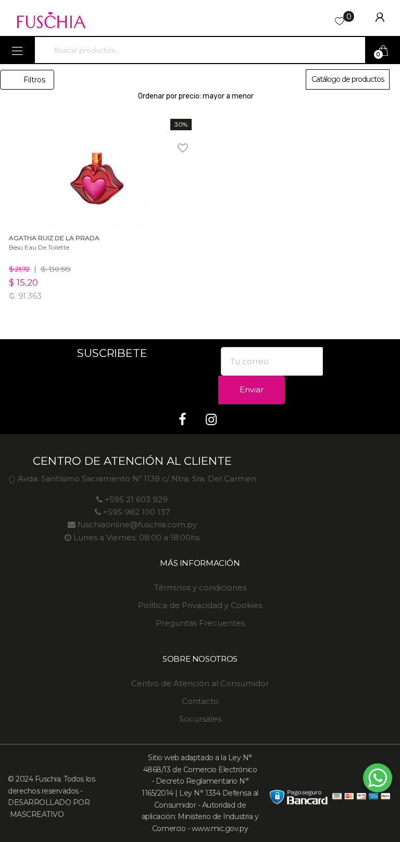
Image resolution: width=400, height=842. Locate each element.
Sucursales (200, 719)
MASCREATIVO (36, 814)
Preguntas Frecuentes (200, 623)
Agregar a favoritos (168, 141)
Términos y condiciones (200, 587)
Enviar (252, 389)
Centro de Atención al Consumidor (200, 683)
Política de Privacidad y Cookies (200, 605)
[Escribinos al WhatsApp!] (377, 780)
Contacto (200, 701)
